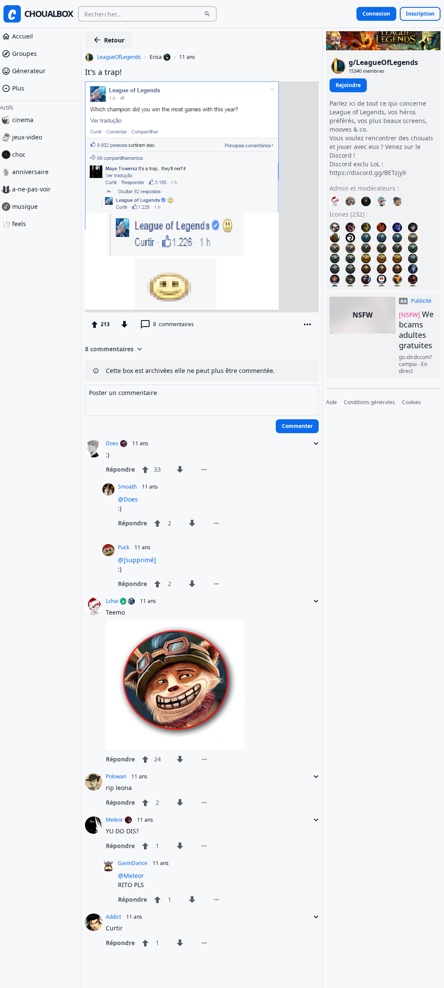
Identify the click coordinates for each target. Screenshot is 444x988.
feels (19, 224)
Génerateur (29, 71)
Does (112, 443)
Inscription (420, 13)
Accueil (22, 36)
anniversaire (30, 172)
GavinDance (132, 863)
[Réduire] (313, 443)
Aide (331, 402)
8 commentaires (109, 349)
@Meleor (131, 875)
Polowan (116, 776)
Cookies (411, 402)
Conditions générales (369, 402)
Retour (114, 40)
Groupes (24, 53)
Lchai (112, 601)
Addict (113, 916)
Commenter (297, 426)
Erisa (156, 57)
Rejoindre (348, 85)
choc (19, 154)
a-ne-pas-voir (31, 189)
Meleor (114, 819)
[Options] (307, 324)
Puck (123, 547)
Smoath (127, 486)
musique (25, 206)
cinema (22, 120)
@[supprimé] (137, 560)
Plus (18, 88)
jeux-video (27, 137)
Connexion (376, 13)
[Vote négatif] (124, 324)
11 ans (187, 57)
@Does (128, 499)
